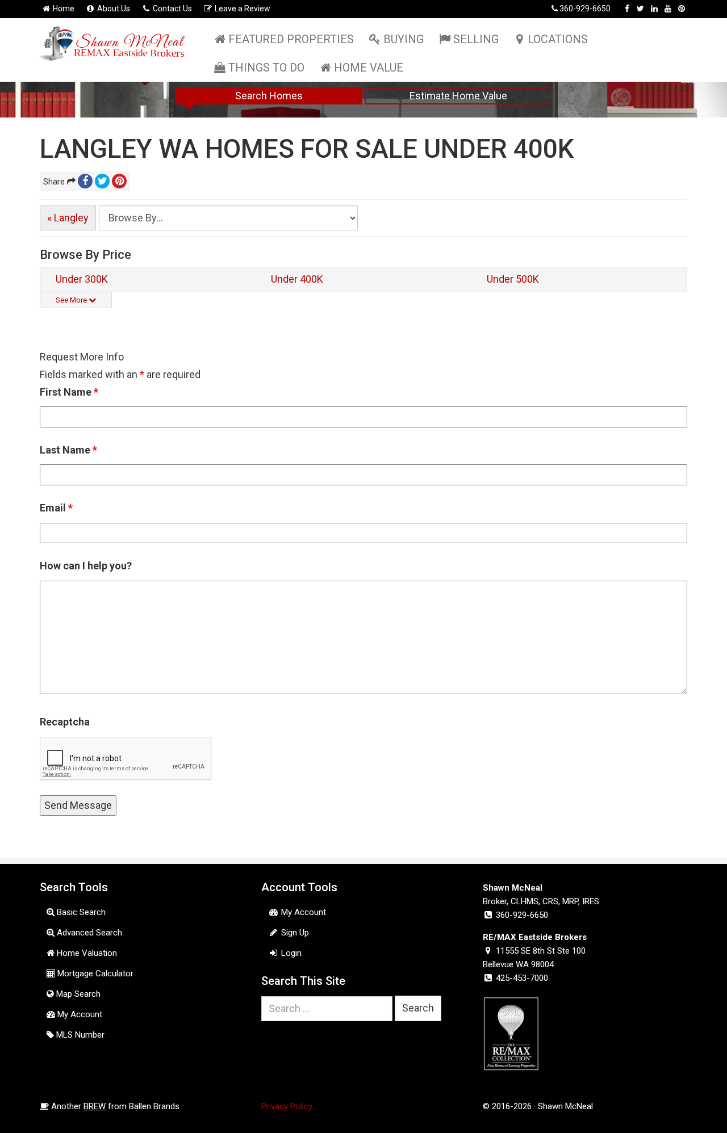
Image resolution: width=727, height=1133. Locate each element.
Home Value (368, 67)
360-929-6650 (585, 8)
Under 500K (513, 279)
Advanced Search (88, 933)
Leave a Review (241, 8)
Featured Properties (291, 39)
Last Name (68, 450)
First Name (69, 392)
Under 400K (297, 279)
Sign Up (294, 933)
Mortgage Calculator (94, 973)
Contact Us (171, 8)
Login (290, 953)
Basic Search (80, 912)
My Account (78, 1014)
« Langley (68, 218)
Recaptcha (65, 722)
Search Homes (269, 96)
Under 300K (82, 279)
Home (62, 8)
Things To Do (266, 67)
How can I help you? (86, 566)
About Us (112, 8)
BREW (94, 1106)
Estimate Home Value (458, 96)
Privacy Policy (286, 1106)
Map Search (77, 994)
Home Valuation (86, 953)
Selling (476, 39)
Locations (558, 39)
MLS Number (79, 1035)
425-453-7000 (522, 978)
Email (56, 508)
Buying (403, 39)
